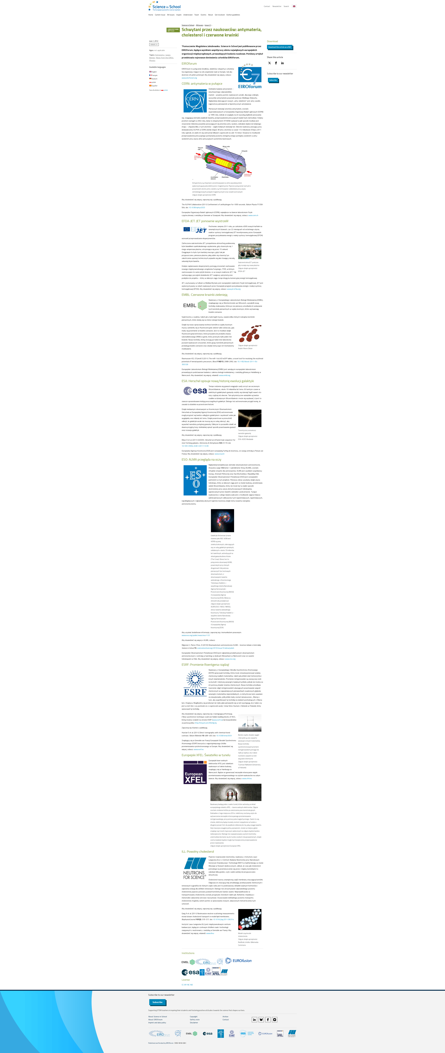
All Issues (171, 14)
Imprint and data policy (157, 1022)
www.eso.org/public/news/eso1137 (196, 635)
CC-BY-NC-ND (187, 984)
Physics (152, 60)
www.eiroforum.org (189, 77)
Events (203, 14)
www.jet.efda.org (234, 289)
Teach (196, 14)
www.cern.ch (253, 215)
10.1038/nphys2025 (197, 207)
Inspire (178, 14)
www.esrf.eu (217, 719)
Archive (225, 1016)
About (210, 14)
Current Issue (160, 14)
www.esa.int (219, 453)
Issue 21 (208, 25)
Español (154, 85)
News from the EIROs (164, 57)
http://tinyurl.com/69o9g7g (206, 722)
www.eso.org (230, 658)
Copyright (193, 1016)
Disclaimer (194, 1022)
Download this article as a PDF (279, 47)
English (154, 72)
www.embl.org (224, 375)
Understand (187, 14)
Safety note (195, 1019)
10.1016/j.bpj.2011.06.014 (223, 919)
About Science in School (157, 1016)
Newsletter (276, 6)
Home (150, 14)
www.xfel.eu (247, 778)
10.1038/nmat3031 (224, 735)
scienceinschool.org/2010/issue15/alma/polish (215, 648)
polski (153, 82)
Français (154, 75)
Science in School (188, 25)
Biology (152, 57)
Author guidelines (233, 14)
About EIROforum (155, 1019)
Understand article (173, 30)
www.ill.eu (210, 933)
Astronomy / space (162, 55)
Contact (267, 6)
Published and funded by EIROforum (160, 1043)
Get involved (220, 14)
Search (286, 6)
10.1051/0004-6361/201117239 (195, 446)
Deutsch (154, 78)
